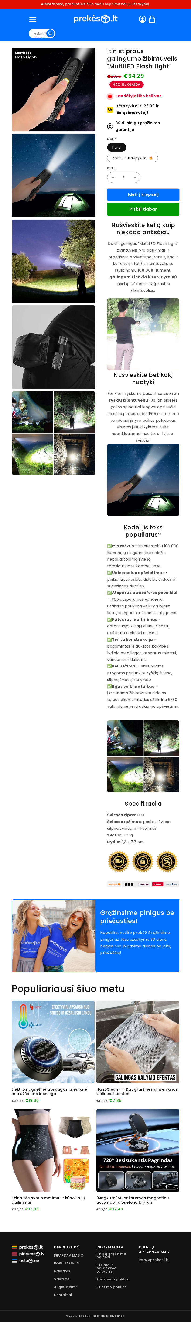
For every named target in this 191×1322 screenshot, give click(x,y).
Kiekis (111, 168)
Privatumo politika (113, 1279)
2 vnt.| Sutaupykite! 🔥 (132, 158)
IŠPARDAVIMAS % (69, 1256)
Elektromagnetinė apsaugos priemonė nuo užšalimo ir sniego (49, 1091)
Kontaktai (63, 1295)
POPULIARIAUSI (67, 1263)
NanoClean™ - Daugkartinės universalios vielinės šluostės (137, 1091)
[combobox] (42, 33)
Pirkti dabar (143, 209)
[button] (33, 19)
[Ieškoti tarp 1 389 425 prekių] (50, 33)
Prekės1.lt (84, 1316)
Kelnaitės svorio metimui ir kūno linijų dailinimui (48, 1200)
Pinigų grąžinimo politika (111, 1255)
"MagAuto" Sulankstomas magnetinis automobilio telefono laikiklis (133, 1200)
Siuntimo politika (111, 1287)
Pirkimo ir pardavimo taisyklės (106, 1268)
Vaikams (62, 1279)
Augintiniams (66, 1287)
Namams (62, 1271)
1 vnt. (116, 147)
